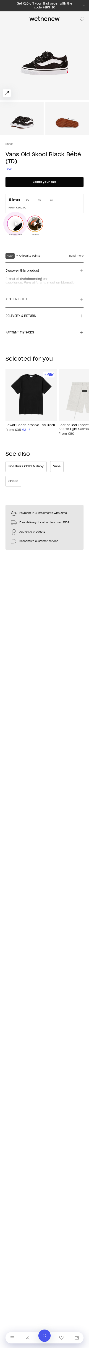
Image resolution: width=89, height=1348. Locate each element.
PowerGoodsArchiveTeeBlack (30, 425)
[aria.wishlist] (61, 1337)
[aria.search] (44, 1336)
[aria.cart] (76, 1337)
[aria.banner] (84, 6)
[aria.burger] (12, 1337)
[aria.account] (27, 1337)
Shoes (9, 144)
